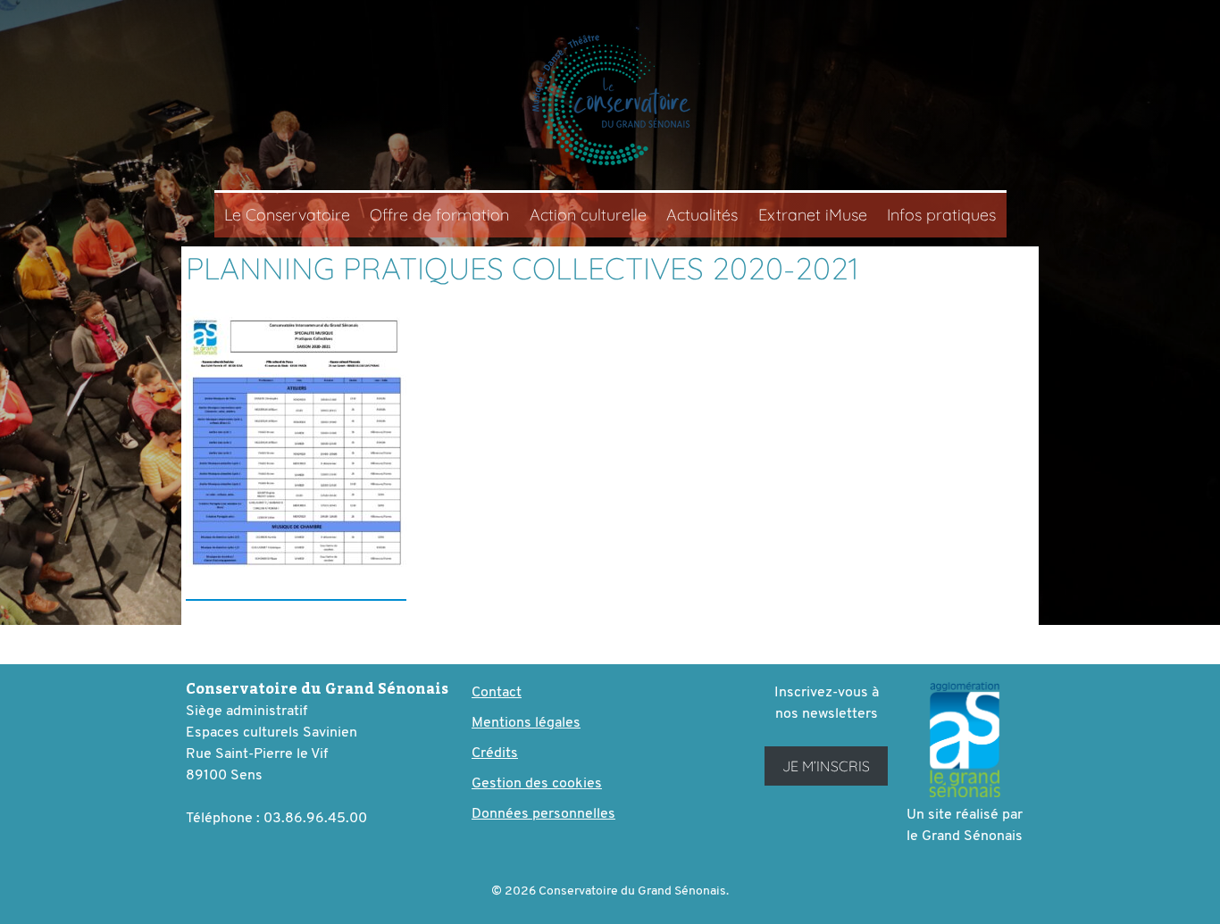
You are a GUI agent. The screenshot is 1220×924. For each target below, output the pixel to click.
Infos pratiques (941, 214)
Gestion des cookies (537, 784)
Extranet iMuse (812, 214)
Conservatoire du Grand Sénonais (610, 99)
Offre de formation (439, 214)
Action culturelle (588, 214)
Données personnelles (543, 814)
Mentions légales (526, 723)
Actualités (702, 214)
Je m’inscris (826, 766)
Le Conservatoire (287, 214)
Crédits (495, 753)
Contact (497, 693)
